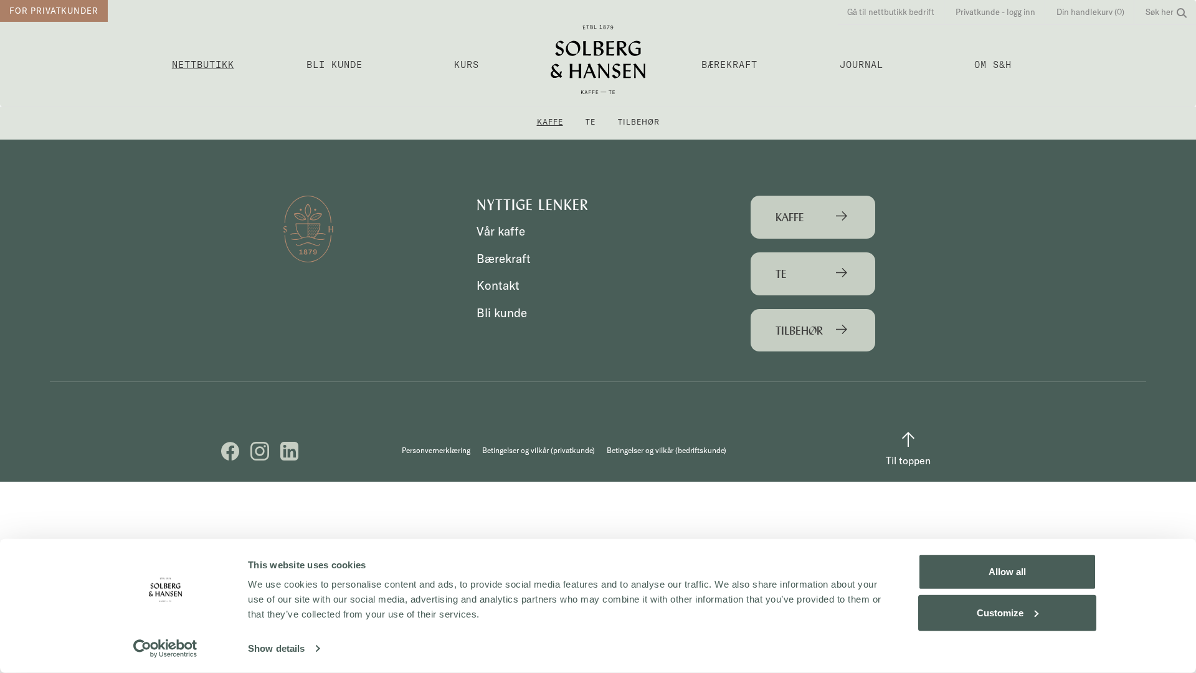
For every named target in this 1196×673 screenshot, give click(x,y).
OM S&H (993, 64)
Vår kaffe (501, 231)
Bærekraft (729, 64)
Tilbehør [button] (639, 121)
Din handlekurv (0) (1090, 12)
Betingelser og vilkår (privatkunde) (538, 450)
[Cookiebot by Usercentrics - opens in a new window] (165, 648)
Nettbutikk (203, 64)
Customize (1000, 612)
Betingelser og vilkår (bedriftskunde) (666, 450)
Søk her (1160, 12)
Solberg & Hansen (597, 59)
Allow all (1007, 571)
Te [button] (591, 121)
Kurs (466, 64)
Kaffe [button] (550, 121)
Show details (276, 648)
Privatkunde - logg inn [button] (995, 12)
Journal (861, 64)
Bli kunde (334, 64)
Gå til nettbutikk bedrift (890, 12)
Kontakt (498, 285)
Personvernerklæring (436, 450)
